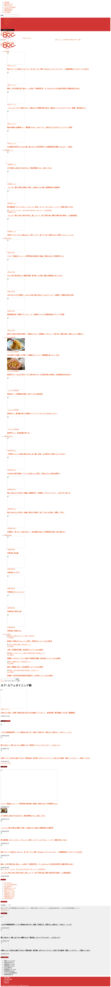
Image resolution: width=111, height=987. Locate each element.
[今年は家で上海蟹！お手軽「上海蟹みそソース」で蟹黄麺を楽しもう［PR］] (16, 350)
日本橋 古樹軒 (8, 20)
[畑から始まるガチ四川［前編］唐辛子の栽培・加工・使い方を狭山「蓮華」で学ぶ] (16, 507)
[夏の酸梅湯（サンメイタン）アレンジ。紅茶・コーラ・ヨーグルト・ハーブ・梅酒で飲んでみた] (16, 202)
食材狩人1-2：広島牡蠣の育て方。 (19, 433)
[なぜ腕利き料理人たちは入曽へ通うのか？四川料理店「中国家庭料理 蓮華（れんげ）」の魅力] (16, 142)
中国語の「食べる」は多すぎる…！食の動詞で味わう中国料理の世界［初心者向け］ (36, 532)
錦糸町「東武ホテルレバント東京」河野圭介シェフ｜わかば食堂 (29, 641)
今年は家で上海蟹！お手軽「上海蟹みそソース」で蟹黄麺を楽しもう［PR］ (33, 355)
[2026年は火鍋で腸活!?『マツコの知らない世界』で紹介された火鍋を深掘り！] (16, 468)
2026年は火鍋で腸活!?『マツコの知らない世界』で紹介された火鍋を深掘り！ (34, 473)
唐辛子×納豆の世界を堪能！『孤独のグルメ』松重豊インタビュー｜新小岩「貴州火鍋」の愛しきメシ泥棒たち (45, 334)
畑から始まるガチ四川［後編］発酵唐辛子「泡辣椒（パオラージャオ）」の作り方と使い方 (38, 493)
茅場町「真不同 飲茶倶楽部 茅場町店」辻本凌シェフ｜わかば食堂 (30, 675)
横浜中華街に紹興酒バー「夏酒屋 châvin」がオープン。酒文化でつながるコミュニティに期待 (39, 127)
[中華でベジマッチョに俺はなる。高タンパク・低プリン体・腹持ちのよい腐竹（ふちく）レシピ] (16, 230)
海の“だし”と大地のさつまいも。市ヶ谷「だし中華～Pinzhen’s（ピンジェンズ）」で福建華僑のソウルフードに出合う (48, 69)
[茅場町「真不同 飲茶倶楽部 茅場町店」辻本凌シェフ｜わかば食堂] (23, 670)
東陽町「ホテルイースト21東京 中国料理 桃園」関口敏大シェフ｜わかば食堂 (34, 658)
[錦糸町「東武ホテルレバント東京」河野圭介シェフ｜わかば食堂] (20, 636)
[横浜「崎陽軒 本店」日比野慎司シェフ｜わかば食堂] (19, 661)
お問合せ (6, 23)
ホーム (3, 681)
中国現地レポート (10, 888)
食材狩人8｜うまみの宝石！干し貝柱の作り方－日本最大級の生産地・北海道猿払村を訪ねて (39, 374)
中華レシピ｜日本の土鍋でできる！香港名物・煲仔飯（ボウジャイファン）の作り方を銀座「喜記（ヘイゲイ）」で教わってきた (45, 758)
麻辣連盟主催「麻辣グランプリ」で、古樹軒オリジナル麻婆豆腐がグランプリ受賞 (35, 314)
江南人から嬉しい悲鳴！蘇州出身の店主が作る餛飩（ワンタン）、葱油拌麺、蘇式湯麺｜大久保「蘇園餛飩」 (38, 713)
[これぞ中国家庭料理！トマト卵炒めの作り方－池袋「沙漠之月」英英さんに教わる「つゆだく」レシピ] (5, 729)
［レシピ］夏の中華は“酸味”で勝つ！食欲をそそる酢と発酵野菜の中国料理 (33, 187)
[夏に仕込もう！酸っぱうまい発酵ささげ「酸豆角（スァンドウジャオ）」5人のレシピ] (5, 742)
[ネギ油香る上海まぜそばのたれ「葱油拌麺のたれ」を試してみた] (16, 163)
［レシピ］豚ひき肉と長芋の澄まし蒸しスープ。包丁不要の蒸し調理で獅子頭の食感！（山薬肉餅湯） (42, 215)
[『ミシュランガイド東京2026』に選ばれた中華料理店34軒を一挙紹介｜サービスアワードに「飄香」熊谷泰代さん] (16, 103)
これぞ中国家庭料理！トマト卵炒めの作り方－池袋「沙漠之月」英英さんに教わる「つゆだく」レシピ (36, 732)
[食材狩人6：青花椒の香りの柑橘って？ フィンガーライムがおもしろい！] (16, 408)
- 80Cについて (5, 910)
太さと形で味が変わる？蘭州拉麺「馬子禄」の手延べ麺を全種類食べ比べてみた (35, 275)
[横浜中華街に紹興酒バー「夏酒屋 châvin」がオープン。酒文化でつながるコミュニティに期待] (16, 122)
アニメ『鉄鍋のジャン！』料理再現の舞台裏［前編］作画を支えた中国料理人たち (35, 256)
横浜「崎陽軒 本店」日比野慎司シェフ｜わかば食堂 (25, 667)
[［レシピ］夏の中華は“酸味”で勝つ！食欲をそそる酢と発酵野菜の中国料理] (16, 182)
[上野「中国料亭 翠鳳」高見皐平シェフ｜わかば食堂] (19, 644)
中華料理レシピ (8, 3)
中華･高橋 (7, 18)
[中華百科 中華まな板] (16, 606)
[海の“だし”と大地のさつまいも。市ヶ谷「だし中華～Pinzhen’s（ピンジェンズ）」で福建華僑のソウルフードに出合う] (16, 64)
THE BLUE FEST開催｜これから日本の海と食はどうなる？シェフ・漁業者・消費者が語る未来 (40, 295)
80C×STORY (8, 883)
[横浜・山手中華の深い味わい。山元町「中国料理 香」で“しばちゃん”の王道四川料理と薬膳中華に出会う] (16, 83)
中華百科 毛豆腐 (12, 553)
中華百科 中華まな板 (14, 611)
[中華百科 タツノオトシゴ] (16, 587)
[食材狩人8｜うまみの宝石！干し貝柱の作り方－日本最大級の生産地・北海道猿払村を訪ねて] (16, 369)
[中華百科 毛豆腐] (16, 548)
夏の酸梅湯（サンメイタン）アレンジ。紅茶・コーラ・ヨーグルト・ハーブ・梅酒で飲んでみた (40, 207)
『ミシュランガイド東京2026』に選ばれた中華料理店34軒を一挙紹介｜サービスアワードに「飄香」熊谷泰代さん (46, 108)
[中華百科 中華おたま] (16, 626)
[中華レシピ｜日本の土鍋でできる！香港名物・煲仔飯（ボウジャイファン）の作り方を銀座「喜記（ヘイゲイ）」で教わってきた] (5, 754)
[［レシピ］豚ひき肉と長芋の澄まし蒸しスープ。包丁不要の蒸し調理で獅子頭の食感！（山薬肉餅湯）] (30, 210)
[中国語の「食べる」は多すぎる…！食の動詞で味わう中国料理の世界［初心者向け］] (16, 527)
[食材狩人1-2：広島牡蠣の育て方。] (16, 428)
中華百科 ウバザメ (13, 572)
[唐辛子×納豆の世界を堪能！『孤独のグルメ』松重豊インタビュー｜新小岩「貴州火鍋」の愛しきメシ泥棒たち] (16, 329)
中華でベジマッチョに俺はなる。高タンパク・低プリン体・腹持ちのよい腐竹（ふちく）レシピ (40, 235)
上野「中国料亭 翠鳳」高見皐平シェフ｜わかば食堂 (25, 650)
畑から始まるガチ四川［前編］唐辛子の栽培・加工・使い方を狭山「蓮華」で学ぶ (35, 512)
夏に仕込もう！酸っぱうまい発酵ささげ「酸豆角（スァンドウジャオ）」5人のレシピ (30, 745)
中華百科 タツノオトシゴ (16, 592)
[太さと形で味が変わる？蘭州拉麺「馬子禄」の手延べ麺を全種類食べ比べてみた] (16, 270)
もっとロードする (6, 763)
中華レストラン (11, 65)
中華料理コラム (9, 893)
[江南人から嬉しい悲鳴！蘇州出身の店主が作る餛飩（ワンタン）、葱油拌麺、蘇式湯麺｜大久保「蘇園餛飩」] (14, 707)
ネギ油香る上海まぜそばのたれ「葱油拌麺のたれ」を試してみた (29, 168)
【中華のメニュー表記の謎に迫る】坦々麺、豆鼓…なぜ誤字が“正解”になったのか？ (36, 454)
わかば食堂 (7, 12)
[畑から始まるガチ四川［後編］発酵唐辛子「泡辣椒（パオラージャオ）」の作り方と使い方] (16, 488)
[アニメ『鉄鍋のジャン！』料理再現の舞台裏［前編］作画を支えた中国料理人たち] (16, 251)
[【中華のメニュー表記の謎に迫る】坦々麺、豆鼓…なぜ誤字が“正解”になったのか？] (16, 449)
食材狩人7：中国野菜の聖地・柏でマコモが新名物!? (25, 394)
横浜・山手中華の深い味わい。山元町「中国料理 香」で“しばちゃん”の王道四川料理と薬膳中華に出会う (43, 88)
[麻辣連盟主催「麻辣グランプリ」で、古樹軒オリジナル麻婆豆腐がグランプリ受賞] (16, 309)
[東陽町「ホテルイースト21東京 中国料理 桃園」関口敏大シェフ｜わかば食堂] (26, 653)
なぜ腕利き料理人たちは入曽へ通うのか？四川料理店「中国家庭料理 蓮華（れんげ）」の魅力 (39, 147)
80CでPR (6, 22)
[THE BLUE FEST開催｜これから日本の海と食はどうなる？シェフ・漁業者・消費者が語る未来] (16, 290)
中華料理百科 (8, 10)
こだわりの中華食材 (10, 7)
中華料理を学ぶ (8, 9)
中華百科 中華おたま (14, 631)
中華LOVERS (8, 5)
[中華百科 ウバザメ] (16, 567)
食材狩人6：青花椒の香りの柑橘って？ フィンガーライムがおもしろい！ (32, 413)
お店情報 (6, 2)
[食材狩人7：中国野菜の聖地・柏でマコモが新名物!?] (16, 389)
